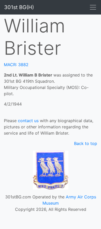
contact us (28, 120)
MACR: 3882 (16, 64)
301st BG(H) (19, 7)
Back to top (85, 143)
